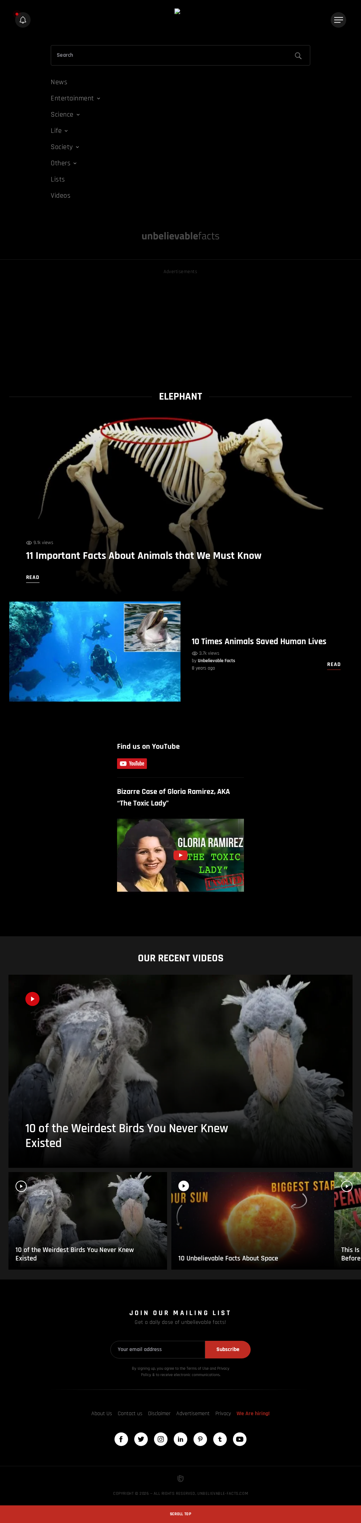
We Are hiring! (253, 1413)
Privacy (223, 1413)
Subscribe (227, 1349)
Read (334, 664)
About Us (101, 1413)
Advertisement (193, 1413)
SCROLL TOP (180, 1514)
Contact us (130, 1413)
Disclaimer (159, 1413)
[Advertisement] (180, 325)
